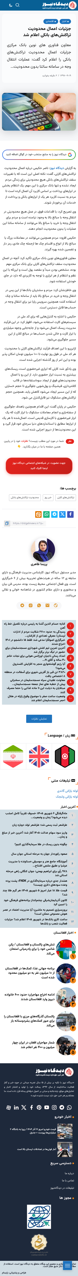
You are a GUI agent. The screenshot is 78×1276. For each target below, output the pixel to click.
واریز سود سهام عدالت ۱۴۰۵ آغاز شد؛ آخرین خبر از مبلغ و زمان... (34, 835)
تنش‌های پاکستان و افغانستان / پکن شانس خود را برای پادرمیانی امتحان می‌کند (32, 949)
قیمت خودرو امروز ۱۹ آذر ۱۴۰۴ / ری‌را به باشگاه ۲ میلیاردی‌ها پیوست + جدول (33, 1131)
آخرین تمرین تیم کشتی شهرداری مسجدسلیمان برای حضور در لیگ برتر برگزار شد (35, 650)
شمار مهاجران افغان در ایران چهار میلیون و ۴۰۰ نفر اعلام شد (33, 1045)
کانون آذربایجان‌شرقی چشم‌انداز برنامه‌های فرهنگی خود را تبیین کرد (35, 902)
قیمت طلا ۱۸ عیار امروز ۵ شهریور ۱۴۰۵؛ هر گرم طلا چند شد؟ (35, 892)
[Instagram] (54, 1108)
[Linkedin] (16, 1108)
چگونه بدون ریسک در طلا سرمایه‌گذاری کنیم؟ (41, 844)
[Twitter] (24, 1108)
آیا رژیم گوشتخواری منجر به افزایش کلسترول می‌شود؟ (39, 666)
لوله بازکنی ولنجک (67, 796)
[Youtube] (46, 1108)
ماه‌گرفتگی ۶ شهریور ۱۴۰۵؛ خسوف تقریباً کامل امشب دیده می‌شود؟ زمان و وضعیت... (36, 815)
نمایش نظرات (39, 719)
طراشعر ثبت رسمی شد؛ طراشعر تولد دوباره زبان (39, 825)
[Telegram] (62, 1108)
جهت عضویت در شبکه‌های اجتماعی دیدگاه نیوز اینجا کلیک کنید (39, 465)
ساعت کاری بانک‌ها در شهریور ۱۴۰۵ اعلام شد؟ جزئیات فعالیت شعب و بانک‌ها (36, 921)
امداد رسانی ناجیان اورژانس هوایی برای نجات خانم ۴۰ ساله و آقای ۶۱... (36, 658)
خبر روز (48, 498)
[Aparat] (8, 1108)
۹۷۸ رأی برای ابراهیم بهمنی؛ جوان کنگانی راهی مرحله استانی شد (36, 873)
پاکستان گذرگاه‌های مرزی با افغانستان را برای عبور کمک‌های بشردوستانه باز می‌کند (29, 1021)
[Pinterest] (39, 1108)
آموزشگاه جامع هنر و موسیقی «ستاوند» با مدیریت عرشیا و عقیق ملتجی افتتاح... (37, 863)
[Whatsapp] (69, 1108)
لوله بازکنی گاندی (67, 791)
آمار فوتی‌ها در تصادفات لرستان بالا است (36, 1149)
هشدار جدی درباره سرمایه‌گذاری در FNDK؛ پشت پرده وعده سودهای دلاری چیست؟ (36, 883)
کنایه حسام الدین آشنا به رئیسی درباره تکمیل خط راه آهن (34, 626)
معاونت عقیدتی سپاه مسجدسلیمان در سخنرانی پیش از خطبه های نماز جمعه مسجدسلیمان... (37, 682)
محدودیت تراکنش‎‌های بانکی (25, 498)
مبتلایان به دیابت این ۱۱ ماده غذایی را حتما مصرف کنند (36, 690)
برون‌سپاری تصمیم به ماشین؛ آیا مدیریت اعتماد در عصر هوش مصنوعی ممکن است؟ (35, 912)
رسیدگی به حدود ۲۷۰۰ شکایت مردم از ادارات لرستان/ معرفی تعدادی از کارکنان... (39, 634)
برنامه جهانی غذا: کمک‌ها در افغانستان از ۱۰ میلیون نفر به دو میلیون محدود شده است (30, 973)
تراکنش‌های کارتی (65, 498)
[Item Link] (66, 949)
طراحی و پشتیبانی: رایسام (14, 1273)
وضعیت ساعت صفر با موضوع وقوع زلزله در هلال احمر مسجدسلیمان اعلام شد (36, 698)
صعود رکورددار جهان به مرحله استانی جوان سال (39, 854)
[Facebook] (31, 1108)
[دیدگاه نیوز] (59, 5)
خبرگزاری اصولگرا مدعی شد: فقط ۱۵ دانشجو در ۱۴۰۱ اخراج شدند (35, 642)
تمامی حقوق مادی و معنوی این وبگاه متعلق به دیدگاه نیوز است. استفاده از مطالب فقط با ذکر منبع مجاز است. (40, 1265)
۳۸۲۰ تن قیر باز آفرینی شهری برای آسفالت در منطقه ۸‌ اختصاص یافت (34, 674)
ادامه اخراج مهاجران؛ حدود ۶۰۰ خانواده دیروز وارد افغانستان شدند (30, 997)
